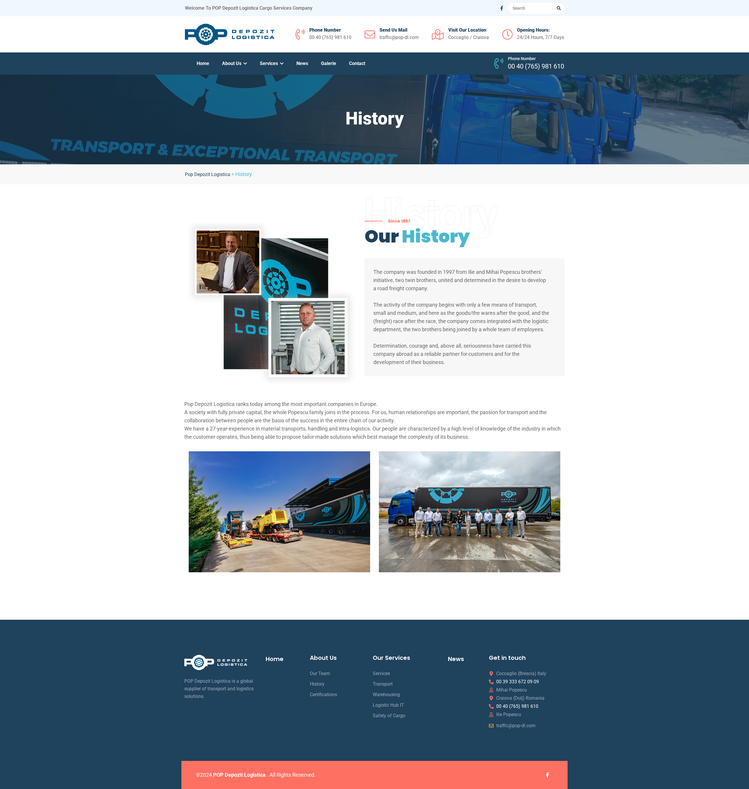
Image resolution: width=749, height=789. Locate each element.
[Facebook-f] (547, 775)
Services (269, 63)
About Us (232, 63)
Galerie (328, 63)
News (302, 63)
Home (203, 63)
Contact (357, 63)
